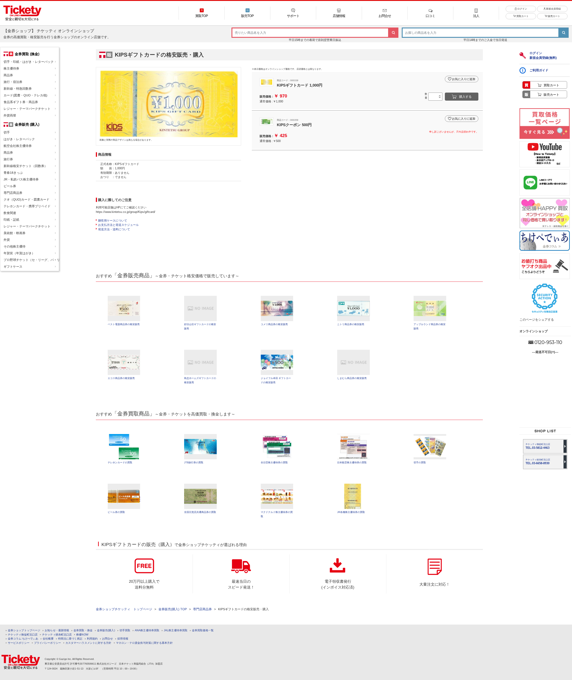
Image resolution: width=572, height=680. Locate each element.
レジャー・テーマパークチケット (27, 108)
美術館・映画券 (14, 233)
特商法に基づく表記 (70, 638)
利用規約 (92, 638)
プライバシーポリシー (47, 643)
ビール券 (10, 186)
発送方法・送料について (114, 229)
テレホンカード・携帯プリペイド (27, 206)
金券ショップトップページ (24, 630)
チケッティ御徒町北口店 (23, 634)
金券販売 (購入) (27, 124)
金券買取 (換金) (27, 54)
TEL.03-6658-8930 (538, 461)
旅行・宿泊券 (13, 82)
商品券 (8, 75)
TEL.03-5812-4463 (538, 446)
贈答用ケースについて (112, 220)
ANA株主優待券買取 (147, 630)
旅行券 (8, 159)
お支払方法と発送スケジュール (118, 225)
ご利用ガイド (539, 70)
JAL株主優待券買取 (175, 630)
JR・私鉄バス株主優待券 (21, 179)
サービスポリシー (18, 643)
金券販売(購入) (106, 630)
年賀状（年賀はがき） (19, 253)
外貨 (7, 239)
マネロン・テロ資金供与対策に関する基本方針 (144, 643)
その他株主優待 (14, 246)
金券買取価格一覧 (203, 630)
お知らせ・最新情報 (57, 630)
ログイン (522, 8)
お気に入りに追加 (463, 79)
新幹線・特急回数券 (18, 88)
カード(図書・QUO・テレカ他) (25, 95)
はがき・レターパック (19, 139)
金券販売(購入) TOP (172, 609)
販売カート (553, 16)
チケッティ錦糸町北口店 (57, 634)
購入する (465, 96)
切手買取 (125, 630)
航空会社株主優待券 (18, 146)
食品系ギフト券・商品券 (21, 102)
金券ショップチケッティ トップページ (124, 609)
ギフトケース (13, 266)
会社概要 (48, 638)
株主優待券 (11, 68)
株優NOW (82, 634)
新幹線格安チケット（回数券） (25, 166)
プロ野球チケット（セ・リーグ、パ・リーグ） (31, 260)
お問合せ (107, 638)
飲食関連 (10, 213)
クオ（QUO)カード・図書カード (26, 199)
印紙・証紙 (11, 219)
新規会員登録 (553, 8)
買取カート (522, 16)
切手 (7, 132)
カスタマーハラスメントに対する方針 (88, 643)
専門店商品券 (13, 193)
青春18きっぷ (13, 172)
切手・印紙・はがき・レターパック (29, 62)
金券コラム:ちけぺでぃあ (23, 638)
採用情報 (122, 638)
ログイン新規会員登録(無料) (543, 55)
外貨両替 (10, 115)
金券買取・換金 (83, 630)
